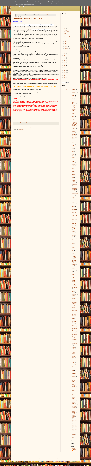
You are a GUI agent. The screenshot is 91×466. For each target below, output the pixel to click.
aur (72, 98)
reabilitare (74, 170)
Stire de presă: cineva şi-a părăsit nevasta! (28, 18)
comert (73, 274)
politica (73, 165)
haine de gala (74, 364)
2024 (65, 53)
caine (73, 148)
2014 (65, 70)
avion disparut (74, 215)
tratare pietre (74, 426)
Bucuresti (73, 103)
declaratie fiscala (73, 357)
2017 (65, 65)
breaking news (26, 123)
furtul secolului (74, 223)
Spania (73, 155)
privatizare (74, 309)
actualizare (74, 212)
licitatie (73, 225)
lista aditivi (74, 372)
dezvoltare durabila (74, 281)
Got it (75, 3)
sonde (73, 243)
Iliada (65, 33)
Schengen (73, 174)
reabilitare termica (74, 235)
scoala (73, 318)
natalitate (73, 376)
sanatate (73, 89)
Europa (73, 115)
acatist (73, 341)
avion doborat (74, 343)
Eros (63, 88)
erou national (74, 184)
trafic (73, 325)
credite (73, 277)
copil (73, 177)
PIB (72, 208)
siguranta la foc (74, 241)
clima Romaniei (75, 350)
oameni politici (74, 377)
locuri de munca (75, 193)
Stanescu (39, 123)
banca (73, 147)
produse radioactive (74, 400)
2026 (65, 28)
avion (73, 145)
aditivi (73, 262)
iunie (66, 41)
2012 (65, 74)
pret (72, 394)
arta (72, 91)
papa (73, 197)
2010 (65, 75)
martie (66, 46)
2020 (65, 60)
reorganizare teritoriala (74, 315)
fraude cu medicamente (74, 359)
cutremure (74, 128)
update (73, 96)
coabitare (73, 273)
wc (72, 437)
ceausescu (73, 270)
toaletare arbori (74, 422)
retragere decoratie (73, 412)
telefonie (73, 249)
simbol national (75, 417)
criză (73, 217)
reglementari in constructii (74, 407)
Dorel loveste (74, 328)
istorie (73, 154)
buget (73, 268)
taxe (73, 247)
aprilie (66, 45)
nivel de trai (74, 294)
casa (73, 119)
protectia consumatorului (75, 199)
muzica (73, 109)
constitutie (74, 150)
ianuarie (66, 49)
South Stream (74, 334)
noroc (73, 295)
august (66, 30)
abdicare (73, 144)
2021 (65, 58)
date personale (74, 219)
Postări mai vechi (55, 127)
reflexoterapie (74, 310)
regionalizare (36, 123)
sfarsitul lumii (74, 321)
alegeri (73, 135)
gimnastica (74, 186)
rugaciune (74, 238)
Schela (73, 211)
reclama (73, 132)
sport (73, 116)
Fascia (65, 35)
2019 (65, 62)
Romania (73, 84)
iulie (65, 39)
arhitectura (74, 137)
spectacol (73, 203)
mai (65, 43)
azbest (73, 267)
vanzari (73, 434)
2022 (65, 57)
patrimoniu (74, 298)
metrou (73, 292)
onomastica (74, 382)
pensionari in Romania (74, 300)
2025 (65, 52)
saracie (73, 239)
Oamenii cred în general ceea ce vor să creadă (70, 37)
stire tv (42, 123)
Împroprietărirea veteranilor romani (70, 31)
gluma (73, 362)
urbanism (73, 326)
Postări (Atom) (21, 129)
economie (73, 105)
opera (73, 113)
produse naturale (73, 398)
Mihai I (73, 117)
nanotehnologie (74, 228)
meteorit (73, 374)
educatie (73, 180)
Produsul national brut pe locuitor (75, 331)
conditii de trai (74, 99)
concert (73, 175)
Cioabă (30, 123)
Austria (73, 206)
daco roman (74, 355)
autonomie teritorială (20, 123)
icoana (73, 162)
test (72, 250)
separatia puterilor (73, 416)
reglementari (74, 404)
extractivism (74, 282)
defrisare (73, 278)
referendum (74, 134)
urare (73, 430)
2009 (65, 77)
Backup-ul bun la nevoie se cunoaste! (65, 90)
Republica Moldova (74, 261)
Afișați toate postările (44, 14)
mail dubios (74, 164)
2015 (65, 68)
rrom (73, 316)
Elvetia (73, 256)
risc (72, 236)
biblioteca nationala (74, 159)
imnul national (74, 287)
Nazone (74, 450)
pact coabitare (74, 387)
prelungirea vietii (74, 392)
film (73, 151)
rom (73, 202)
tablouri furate (74, 245)
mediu (73, 95)
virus (73, 253)
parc (73, 231)
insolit (73, 129)
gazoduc (73, 284)
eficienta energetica (74, 182)
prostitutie (74, 167)
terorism (73, 323)
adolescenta (74, 264)
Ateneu (73, 254)
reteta (73, 110)
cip (72, 271)
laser (73, 370)
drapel (73, 178)
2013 (65, 72)
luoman (49, 458)
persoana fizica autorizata (74, 303)
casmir (73, 348)
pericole (73, 390)
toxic (73, 205)
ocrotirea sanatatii (73, 381)
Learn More (69, 3)
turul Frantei (74, 429)
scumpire (73, 413)
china (73, 161)
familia (73, 221)
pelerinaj (73, 232)
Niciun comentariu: (29, 122)
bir (72, 345)
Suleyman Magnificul (74, 337)
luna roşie (74, 373)
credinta (73, 112)
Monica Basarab (74, 449)
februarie (66, 48)
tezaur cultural (74, 420)
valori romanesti (75, 432)
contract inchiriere (73, 353)
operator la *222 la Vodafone (74, 385)
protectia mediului (73, 403)
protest (73, 168)
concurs (73, 276)
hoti (72, 366)
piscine (73, 307)
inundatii (73, 289)
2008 (65, 79)
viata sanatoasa (74, 87)
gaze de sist (74, 92)
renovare (73, 313)
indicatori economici (74, 368)
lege (73, 291)
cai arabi (73, 347)
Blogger (56, 458)
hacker (73, 285)
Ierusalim (73, 173)
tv (72, 93)
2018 (65, 63)
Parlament (74, 209)
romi (73, 142)
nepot (32, 123)
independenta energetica (74, 189)
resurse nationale (73, 409)
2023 (65, 55)
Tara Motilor (74, 339)
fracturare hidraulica (74, 107)
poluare (73, 131)
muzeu (73, 195)
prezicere (73, 395)
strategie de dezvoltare (47, 123)
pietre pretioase (74, 305)
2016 (65, 67)
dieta (73, 120)
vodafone (73, 436)
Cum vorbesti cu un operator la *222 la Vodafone (74, 124)
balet (73, 157)
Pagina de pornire (32, 127)
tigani (73, 171)
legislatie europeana (74, 191)
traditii (73, 425)
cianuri (73, 138)
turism (73, 251)
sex (72, 319)
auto (73, 265)
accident (73, 126)
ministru (73, 227)
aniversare (74, 213)
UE (53, 123)
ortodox (73, 297)
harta (73, 152)
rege (73, 102)
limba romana (74, 140)
